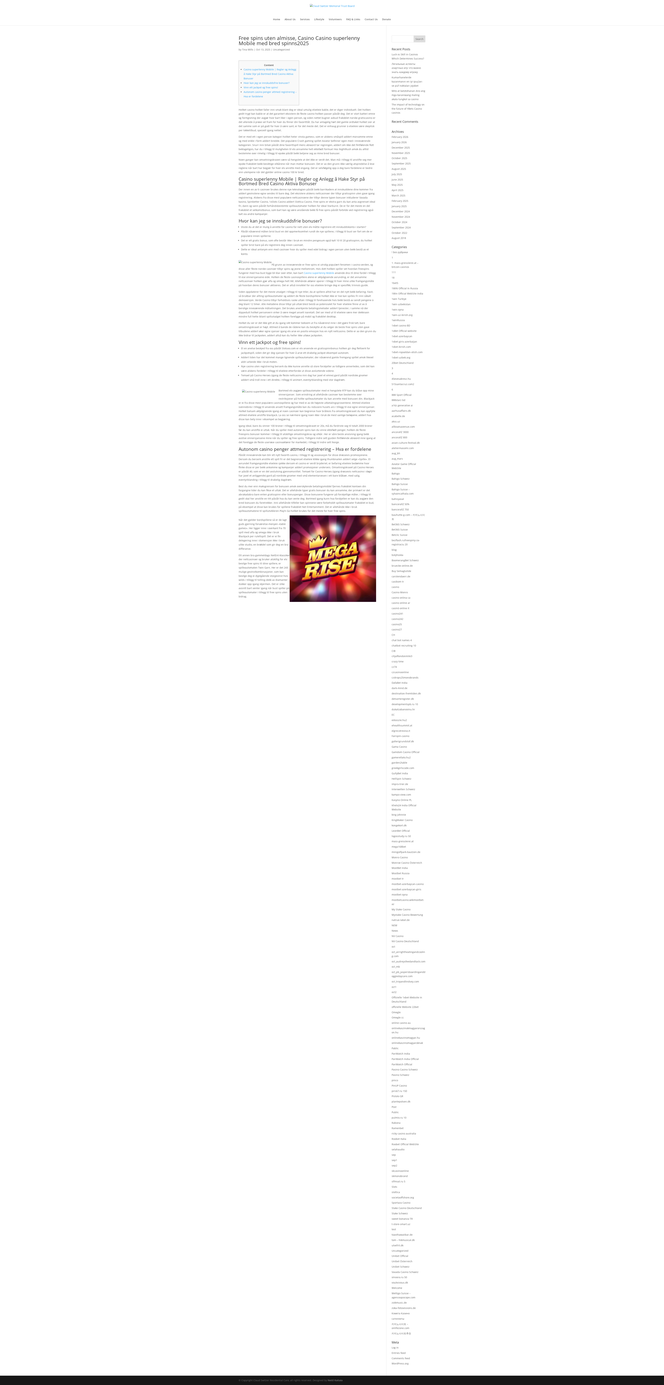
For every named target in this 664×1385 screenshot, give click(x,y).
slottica (396, 1192)
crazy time (398, 661)
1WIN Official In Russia (405, 288)
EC (393, 714)
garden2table (399, 762)
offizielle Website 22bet (405, 1007)
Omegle (396, 1012)
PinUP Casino (399, 1085)
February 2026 (400, 136)
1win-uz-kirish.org (402, 315)
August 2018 (399, 238)
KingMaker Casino (402, 820)
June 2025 (397, 179)
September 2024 (401, 227)
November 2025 (401, 153)
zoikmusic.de (399, 1302)
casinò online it (400, 608)
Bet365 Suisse (400, 529)
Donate (386, 19)
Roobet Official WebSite (405, 1144)
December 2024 (401, 211)
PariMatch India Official (405, 1059)
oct (393, 946)
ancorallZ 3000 (400, 432)
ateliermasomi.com (403, 448)
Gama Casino (399, 746)
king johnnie (399, 814)
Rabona (396, 1122)
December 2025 (401, 147)
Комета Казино (401, 1313)
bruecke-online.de (402, 565)
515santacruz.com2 (403, 384)
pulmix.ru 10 (399, 1117)
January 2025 (399, 206)
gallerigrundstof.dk (403, 741)
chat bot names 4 (402, 640)
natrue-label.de (401, 920)
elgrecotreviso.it (401, 730)
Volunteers (335, 19)
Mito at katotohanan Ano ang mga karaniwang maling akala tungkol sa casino (408, 95)
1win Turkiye (399, 299)
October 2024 (399, 222)
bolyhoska (397, 555)
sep (394, 1154)
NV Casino (397, 936)
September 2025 (401, 163)
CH (393, 634)
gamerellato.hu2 (401, 757)
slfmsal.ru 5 (398, 1181)
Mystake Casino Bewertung (407, 914)
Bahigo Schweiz (401, 478)
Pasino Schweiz (400, 1075)
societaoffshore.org (403, 1197)
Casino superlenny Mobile (319, 273)
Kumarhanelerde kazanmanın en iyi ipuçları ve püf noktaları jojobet (407, 81)
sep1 (394, 1160)
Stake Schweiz (400, 1213)
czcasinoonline (400, 672)
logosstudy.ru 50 (401, 836)
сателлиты (398, 1318)
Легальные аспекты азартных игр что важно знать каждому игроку (406, 68)
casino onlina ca (401, 597)
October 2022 (399, 232)
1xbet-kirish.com (401, 346)
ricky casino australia (404, 1133)
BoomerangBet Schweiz (405, 560)
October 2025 (399, 158)
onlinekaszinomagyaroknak (407, 1043)
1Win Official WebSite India (407, 293)
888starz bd (398, 400)
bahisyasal (398, 499)
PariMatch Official (402, 1064)
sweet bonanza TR (402, 1218)
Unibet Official (400, 1256)
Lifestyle (319, 19)
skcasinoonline (400, 1170)
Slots (394, 1186)
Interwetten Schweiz (403, 789)
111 (394, 272)
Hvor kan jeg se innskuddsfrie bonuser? (266, 83)
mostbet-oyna (400, 894)
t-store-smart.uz (401, 1224)
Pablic (395, 1048)
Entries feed (399, 1353)
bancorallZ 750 (400, 509)
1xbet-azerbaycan (402, 336)
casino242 (397, 619)
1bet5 (395, 283)
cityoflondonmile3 (402, 656)
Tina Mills (247, 49)
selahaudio (398, 1149)
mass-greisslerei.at (403, 841)
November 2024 (401, 216)
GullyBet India (400, 773)
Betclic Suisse (399, 535)
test (394, 1229)
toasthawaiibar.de (402, 1234)
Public (395, 1112)
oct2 (394, 992)
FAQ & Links (353, 19)
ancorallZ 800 (399, 437)
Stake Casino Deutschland (407, 1208)
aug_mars (397, 458)
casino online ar (401, 602)
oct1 (394, 987)
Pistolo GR (397, 1096)
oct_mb (396, 966)
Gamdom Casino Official (405, 752)
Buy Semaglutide (401, 571)
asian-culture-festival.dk (406, 442)
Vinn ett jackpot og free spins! (261, 87)
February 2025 (400, 200)
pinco (395, 1080)
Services (305, 19)
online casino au (401, 1022)
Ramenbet (398, 1128)
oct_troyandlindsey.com (405, 981)
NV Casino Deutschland (405, 941)
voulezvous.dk (400, 1282)
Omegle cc (398, 1017)
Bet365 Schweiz (401, 524)
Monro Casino (400, 857)
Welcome (397, 1288)
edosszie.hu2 (399, 720)
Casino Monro (400, 592)
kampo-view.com (401, 794)
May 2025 (397, 184)
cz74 (394, 666)
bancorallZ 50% (400, 504)
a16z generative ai (402, 405)
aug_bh (396, 453)
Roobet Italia (399, 1139)
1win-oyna (398, 309)
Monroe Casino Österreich (407, 862)
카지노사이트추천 (401, 1333)
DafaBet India (399, 682)
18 (393, 277)
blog (394, 549)
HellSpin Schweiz (401, 778)
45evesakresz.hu (401, 378)
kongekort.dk (399, 825)
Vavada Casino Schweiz (405, 1272)
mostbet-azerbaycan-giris (406, 889)
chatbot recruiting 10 (404, 645)
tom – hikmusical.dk (403, 1240)
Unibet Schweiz (400, 1266)
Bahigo (396, 473)
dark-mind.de (399, 688)
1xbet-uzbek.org (401, 357)
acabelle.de (398, 416)
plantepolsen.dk (401, 1101)
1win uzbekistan (401, 304)
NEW (394, 925)
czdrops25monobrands (405, 677)
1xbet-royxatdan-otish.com (407, 352)
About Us (290, 19)
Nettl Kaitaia (335, 1380)
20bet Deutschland (403, 362)
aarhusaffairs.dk (401, 410)
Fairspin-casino (400, 736)
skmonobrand (400, 1176)
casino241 (397, 613)
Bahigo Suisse (400, 484)
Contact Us (371, 19)
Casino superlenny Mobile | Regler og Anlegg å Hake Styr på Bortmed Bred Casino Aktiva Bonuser (270, 74)
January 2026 (399, 142)
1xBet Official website (404, 331)
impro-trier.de (400, 784)
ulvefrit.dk (397, 1245)
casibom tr (398, 581)
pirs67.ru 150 (399, 1091)
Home (276, 19)
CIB (393, 651)
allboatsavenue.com (403, 426)
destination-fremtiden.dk (406, 693)
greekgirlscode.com (403, 768)
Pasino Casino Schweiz (405, 1069)
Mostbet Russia (400, 873)
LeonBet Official (401, 830)
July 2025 (397, 174)
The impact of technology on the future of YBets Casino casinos (408, 108)
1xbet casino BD (401, 325)
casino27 (397, 629)
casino (395, 587)
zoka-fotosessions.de (404, 1308)
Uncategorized (281, 49)
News (395, 930)
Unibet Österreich (402, 1261)
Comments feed (401, 1358)
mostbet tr (398, 878)
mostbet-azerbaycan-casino (408, 884)
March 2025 (398, 195)
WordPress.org (400, 1363)
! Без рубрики (400, 252)
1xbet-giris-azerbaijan (404, 341)
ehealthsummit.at (402, 725)
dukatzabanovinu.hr (403, 709)
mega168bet (399, 846)
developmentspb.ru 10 (405, 704)
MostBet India (400, 868)
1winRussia (398, 320)
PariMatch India (401, 1053)
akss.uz (396, 421)
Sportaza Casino (401, 1202)
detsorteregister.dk (403, 698)
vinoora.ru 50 (399, 1277)
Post (394, 1107)
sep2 (394, 1165)
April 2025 (397, 190)
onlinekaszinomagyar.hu (406, 1037)
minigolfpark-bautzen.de (406, 852)
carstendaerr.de (401, 576)
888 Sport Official (402, 394)
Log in (395, 1347)
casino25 (397, 624)
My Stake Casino (401, 909)
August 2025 (399, 168)
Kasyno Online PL (402, 800)
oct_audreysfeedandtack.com (408, 961)
